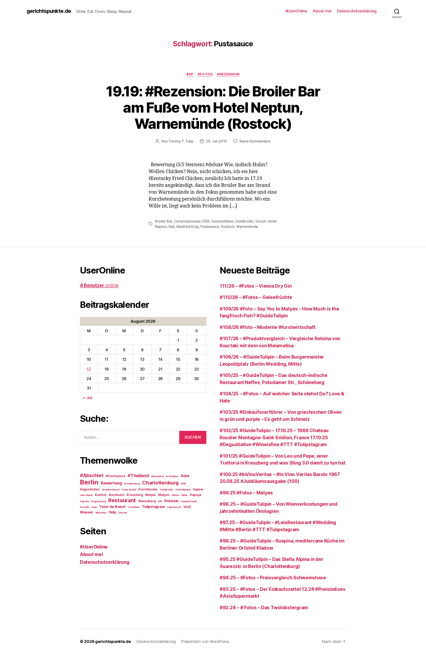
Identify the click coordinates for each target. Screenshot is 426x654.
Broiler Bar (163, 221)
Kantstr (100, 495)
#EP (189, 74)
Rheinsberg (147, 501)
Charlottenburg (160, 483)
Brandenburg (132, 483)
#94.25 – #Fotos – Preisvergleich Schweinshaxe (273, 577)
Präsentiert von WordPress (205, 641)
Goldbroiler (244, 221)
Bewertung (111, 482)
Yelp (112, 512)
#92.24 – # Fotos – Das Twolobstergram (264, 607)
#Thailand (138, 475)
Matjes (150, 495)
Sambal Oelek (189, 501)
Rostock (227, 226)
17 (89, 369)
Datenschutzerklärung (357, 11)
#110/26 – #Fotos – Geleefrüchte (256, 297)
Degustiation (90, 489)
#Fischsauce (115, 476)
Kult (172, 226)
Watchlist (100, 512)
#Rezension (228, 74)
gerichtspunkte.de (49, 11)
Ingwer (198, 489)
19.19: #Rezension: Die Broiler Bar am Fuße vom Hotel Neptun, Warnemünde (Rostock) (213, 107)
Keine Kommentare (255, 141)
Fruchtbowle (148, 489)
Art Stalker (172, 476)
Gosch (260, 221)
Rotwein (171, 501)
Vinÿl (187, 507)
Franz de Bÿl (129, 489)
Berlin (89, 482)
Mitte (184, 495)
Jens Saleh (86, 495)
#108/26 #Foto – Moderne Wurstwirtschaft (267, 327)
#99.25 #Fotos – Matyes (246, 493)
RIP (160, 501)
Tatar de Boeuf (112, 506)
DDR (205, 221)
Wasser (86, 512)
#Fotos (205, 74)
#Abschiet (91, 475)
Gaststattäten (222, 221)
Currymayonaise (187, 221)
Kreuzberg (135, 495)
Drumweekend (110, 489)
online (99, 285)
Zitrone (122, 512)
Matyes (164, 495)
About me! (322, 11)
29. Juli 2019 (216, 141)
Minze (175, 495)
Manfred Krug (187, 226)
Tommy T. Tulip (180, 141)
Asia (185, 475)
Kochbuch (116, 495)
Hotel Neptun (183, 489)
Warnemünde (247, 226)
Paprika (84, 501)
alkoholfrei (157, 476)
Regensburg (98, 501)
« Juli (87, 397)
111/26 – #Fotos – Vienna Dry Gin (256, 286)
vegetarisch (174, 507)
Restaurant (122, 500)
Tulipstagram (153, 506)
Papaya (195, 495)
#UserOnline (296, 11)
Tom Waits (134, 507)
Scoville (84, 507)
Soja (94, 507)
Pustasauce (209, 226)
